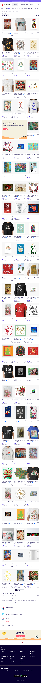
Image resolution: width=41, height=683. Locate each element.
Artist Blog (12, 659)
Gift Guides (3, 649)
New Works (3, 653)
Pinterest (33, 656)
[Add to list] (12, 32)
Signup (2, 659)
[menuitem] (2, 8)
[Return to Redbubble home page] (6, 5)
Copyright (22, 658)
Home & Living (27, 8)
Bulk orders (3, 661)
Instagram (33, 649)
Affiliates (11, 654)
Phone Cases (17, 8)
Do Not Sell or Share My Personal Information (20, 670)
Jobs (11, 658)
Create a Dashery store (13, 662)
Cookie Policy (30, 670)
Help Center (22, 653)
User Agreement (3, 670)
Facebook (33, 651)
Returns (21, 651)
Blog (2, 654)
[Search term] (17, 5)
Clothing (7, 8)
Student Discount (4, 656)
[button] (20, 1)
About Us (11, 649)
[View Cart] (38, 4)
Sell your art (12, 656)
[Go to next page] (25, 590)
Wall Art (22, 8)
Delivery (21, 649)
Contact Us (22, 659)
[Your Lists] (35, 4)
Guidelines (22, 654)
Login (2, 658)
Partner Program (13, 653)
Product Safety (22, 656)
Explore (2, 8)
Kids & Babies (33, 8)
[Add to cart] (12, 35)
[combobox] (15, 4)
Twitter (33, 653)
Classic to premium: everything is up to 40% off (20, 1)
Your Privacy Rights (22, 662)
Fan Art (2, 651)
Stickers (12, 8)
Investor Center (13, 651)
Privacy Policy (9, 670)
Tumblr (33, 654)
